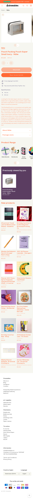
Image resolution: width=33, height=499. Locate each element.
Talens (5, 437)
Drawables (8, 491)
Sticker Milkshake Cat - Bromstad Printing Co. (23, 361)
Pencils (5, 406)
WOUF (5, 439)
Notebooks (15, 157)
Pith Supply (6, 436)
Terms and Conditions (10, 457)
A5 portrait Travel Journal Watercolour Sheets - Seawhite (8, 224)
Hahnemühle (7, 430)
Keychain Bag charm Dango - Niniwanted (8, 307)
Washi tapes (7, 404)
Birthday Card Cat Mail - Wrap (7, 335)
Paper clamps (7, 421)
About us (6, 381)
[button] (2, 5)
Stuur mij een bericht (16, 75)
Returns (5, 393)
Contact (5, 386)
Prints (5, 416)
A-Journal (6, 429)
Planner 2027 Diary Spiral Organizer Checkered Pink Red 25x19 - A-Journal (8, 280)
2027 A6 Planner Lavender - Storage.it (24, 252)
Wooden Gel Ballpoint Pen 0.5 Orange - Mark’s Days (8, 253)
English (24, 473)
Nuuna (5, 434)
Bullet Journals (23, 157)
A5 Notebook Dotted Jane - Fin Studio (24, 335)
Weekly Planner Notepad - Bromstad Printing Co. (8, 361)
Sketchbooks (5, 157)
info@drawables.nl (8, 450)
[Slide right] (17, 45)
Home (3, 10)
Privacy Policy (7, 459)
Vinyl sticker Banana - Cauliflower (24, 279)
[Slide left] (15, 45)
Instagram (6, 384)
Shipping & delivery (9, 391)
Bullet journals (7, 414)
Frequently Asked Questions (12, 389)
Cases (5, 419)
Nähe (8, 10)
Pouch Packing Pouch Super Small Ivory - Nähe (9, 191)
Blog (4, 382)
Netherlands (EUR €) (10, 473)
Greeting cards (7, 417)
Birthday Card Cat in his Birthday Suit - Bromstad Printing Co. (24, 225)
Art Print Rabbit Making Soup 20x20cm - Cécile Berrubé (23, 309)
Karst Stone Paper (8, 432)
